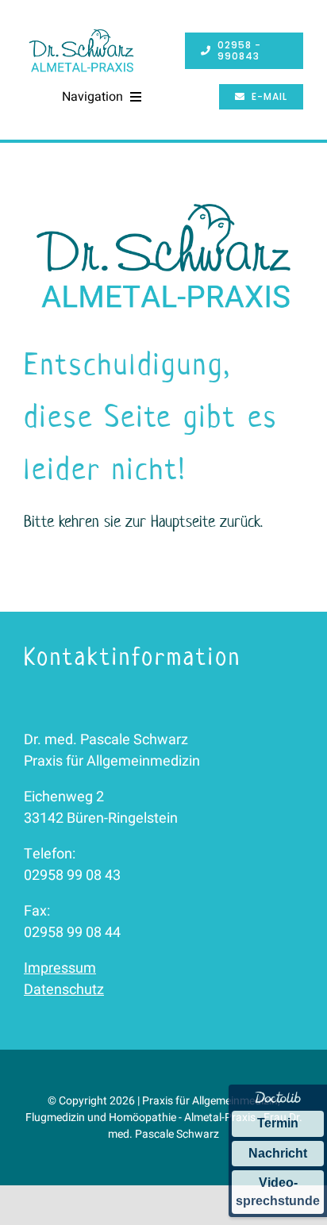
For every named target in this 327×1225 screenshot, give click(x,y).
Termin (277, 1123)
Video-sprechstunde (278, 1191)
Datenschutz (64, 989)
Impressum (60, 968)
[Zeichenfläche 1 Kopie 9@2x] (163, 197)
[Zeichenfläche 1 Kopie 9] (81, 30)
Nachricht (277, 1153)
